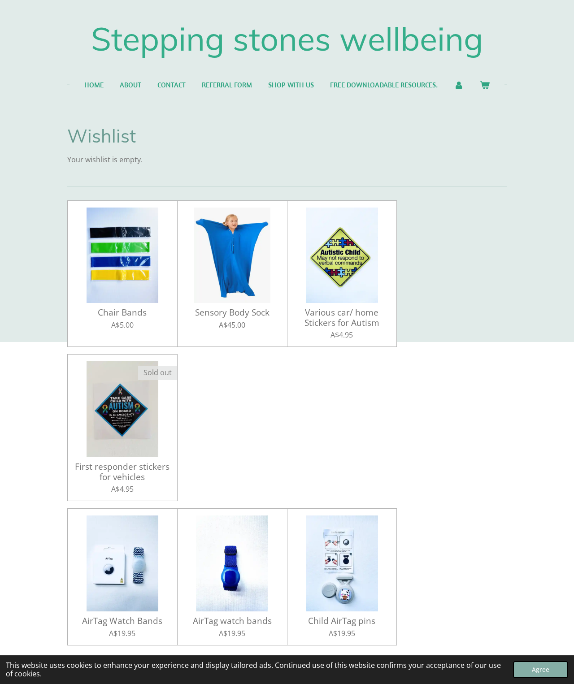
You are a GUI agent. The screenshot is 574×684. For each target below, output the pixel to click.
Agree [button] (540, 669)
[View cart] (485, 84)
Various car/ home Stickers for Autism (341, 317)
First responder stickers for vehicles (122, 472)
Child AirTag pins (341, 621)
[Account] (459, 84)
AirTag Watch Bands (122, 621)
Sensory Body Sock (232, 312)
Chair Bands (122, 312)
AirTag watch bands (232, 621)
